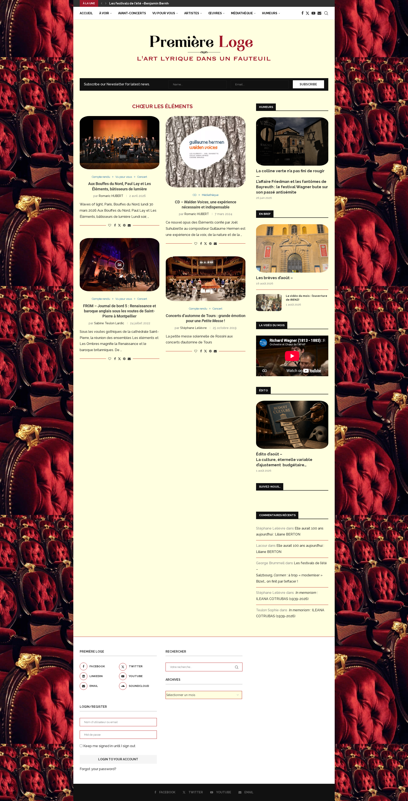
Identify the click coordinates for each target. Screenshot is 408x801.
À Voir (104, 13)
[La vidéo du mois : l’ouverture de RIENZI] (269, 302)
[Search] (326, 13)
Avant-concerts (132, 13)
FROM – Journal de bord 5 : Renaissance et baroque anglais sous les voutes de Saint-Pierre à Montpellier (119, 311)
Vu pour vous (163, 13)
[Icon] (119, 264)
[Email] (319, 13)
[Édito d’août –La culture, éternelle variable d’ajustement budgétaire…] (292, 425)
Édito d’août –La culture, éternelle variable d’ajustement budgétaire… (284, 459)
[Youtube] (313, 13)
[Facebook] (302, 13)
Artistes (191, 13)
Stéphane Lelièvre (193, 328)
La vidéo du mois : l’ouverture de (306, 297)
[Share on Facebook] (115, 225)
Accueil (86, 13)
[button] (101, 3)
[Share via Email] (129, 225)
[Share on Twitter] (119, 225)
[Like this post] (109, 225)
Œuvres (215, 13)
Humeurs (269, 13)
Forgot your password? (98, 769)
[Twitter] (307, 13)
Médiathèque (242, 13)
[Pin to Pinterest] (124, 225)
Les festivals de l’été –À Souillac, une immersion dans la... (153, 3)
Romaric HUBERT (111, 196)
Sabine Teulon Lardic (109, 323)
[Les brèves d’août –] (292, 248)
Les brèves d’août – (274, 278)
